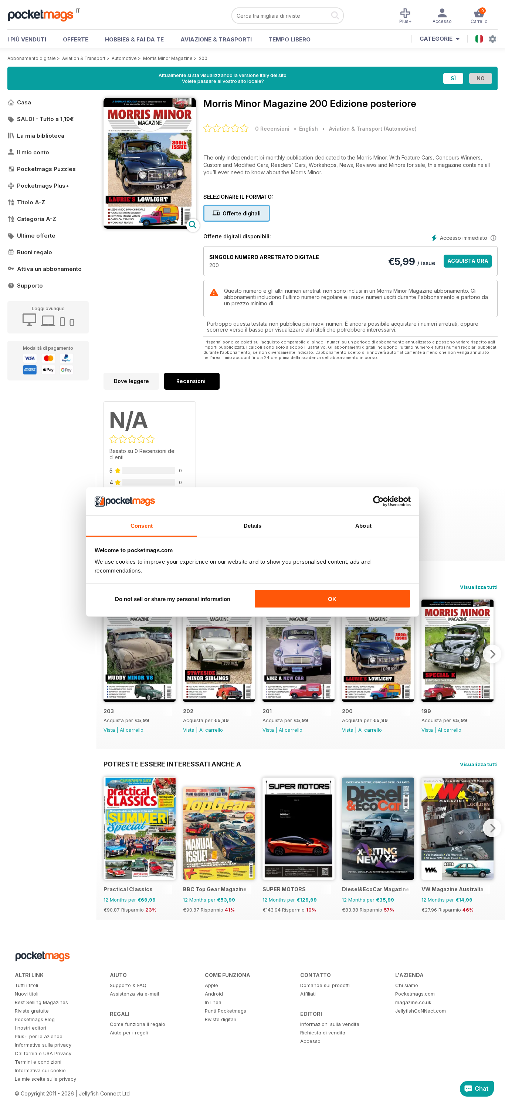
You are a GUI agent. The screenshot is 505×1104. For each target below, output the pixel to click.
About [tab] (363, 526)
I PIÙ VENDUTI (26, 39)
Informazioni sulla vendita (329, 1024)
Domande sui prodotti (325, 985)
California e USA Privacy (43, 1053)
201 (267, 711)
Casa (24, 102)
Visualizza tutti (479, 587)
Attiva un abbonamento (49, 268)
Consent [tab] (142, 526)
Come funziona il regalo (137, 1024)
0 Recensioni (272, 128)
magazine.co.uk (413, 1002)
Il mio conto (33, 152)
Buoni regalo (34, 252)
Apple (211, 985)
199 (426, 711)
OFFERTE (75, 39)
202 (188, 711)
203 (109, 711)
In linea (213, 1002)
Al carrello (131, 730)
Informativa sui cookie (40, 1070)
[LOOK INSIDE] (150, 227)
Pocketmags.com (415, 994)
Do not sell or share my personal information (172, 598)
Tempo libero (289, 39)
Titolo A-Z (31, 202)
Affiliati (308, 994)
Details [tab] (253, 526)
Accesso (310, 1041)
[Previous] (109, 654)
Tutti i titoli (26, 985)
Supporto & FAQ (128, 985)
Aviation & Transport (83, 58)
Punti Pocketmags (225, 1011)
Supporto (30, 285)
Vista (109, 730)
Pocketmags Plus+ (43, 185)
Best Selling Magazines (41, 1002)
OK (332, 598)
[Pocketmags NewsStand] (44, 14)
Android (214, 994)
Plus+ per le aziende (38, 1036)
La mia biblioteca (40, 135)
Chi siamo (406, 985)
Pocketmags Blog (35, 1019)
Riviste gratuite (32, 1011)
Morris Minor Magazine (168, 58)
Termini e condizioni (38, 1062)
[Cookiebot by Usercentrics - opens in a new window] (378, 501)
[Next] (492, 654)
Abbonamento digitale (31, 58)
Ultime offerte (36, 235)
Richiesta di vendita (322, 1033)
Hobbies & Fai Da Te (134, 39)
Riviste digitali (220, 1019)
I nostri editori (30, 1028)
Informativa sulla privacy (43, 1045)
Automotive (124, 58)
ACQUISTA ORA (467, 261)
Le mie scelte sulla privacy (45, 1079)
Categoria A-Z (36, 218)
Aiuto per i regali (129, 1033)
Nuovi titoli (26, 994)
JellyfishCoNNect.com (420, 1011)
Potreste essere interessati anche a (172, 764)
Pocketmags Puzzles (46, 168)
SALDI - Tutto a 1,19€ (45, 119)
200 (203, 58)
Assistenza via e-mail (134, 994)
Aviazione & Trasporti (216, 39)
